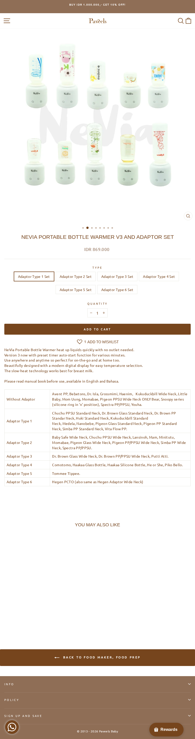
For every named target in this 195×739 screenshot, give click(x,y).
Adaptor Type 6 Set (117, 289)
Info (9, 684)
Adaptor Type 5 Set (76, 289)
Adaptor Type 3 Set (117, 276)
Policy (11, 700)
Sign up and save (23, 716)
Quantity (97, 303)
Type (97, 267)
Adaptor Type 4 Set (159, 276)
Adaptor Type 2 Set (76, 276)
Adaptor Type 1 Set (34, 276)
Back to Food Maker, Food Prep (101, 657)
